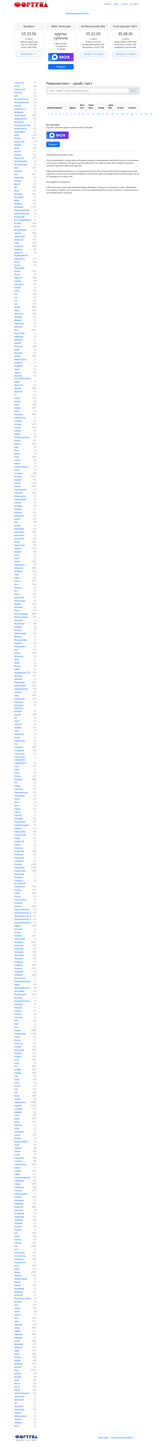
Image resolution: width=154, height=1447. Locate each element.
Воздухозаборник (22, 213)
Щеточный (19, 1399)
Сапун (16, 1115)
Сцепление (19, 1200)
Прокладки (19, 945)
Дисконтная (19, 333)
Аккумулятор (19, 109)
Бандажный (19, 141)
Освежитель (19, 740)
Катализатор (19, 417)
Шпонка (17, 1367)
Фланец (17, 1285)
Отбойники (19, 750)
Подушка (18, 864)
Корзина (18, 509)
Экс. (15, 1403)
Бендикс (17, 154)
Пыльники (18, 971)
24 (151, 114)
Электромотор (20, 1416)
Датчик (17, 307)
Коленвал (18, 473)
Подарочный (20, 834)
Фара (16, 1265)
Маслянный (19, 623)
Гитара (17, 274)
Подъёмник (19, 874)
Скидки (124, 4)
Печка (17, 805)
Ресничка (18, 1043)
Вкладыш (18, 203)
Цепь (16, 1321)
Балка (16, 135)
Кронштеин (19, 535)
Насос (16, 695)
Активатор (18, 112)
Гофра (17, 290)
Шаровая (18, 1334)
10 (83, 114)
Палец (17, 772)
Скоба (16, 1144)
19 (127, 114)
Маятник (18, 630)
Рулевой (17, 1073)
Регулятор (18, 1004)
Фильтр (17, 1272)
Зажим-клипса (20, 359)
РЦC (16, 1089)
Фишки (17, 1282)
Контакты (134, 4)
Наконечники (20, 685)
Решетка (18, 1053)
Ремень (17, 1030)
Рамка (17, 984)
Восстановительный (23, 220)
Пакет (16, 769)
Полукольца (19, 886)
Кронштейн (19, 538)
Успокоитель (20, 1262)
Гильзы (17, 271)
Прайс (116, 4)
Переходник (19, 795)
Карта (16, 411)
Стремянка (19, 1187)
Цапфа (17, 1311)
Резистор (18, 1017)
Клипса (17, 440)
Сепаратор (19, 1131)
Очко (16, 766)
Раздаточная (19, 978)
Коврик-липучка (21, 466)
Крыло (17, 541)
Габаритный (19, 236)
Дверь (17, 310)
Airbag (17, 86)
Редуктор (18, 1007)
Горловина (19, 284)
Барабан (18, 144)
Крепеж (17, 525)
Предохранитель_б (22, 912)
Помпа (17, 893)
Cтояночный (19, 89)
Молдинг (18, 643)
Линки (17, 581)
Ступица (17, 1190)
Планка (17, 808)
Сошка (17, 1154)
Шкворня (18, 1347)
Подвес (17, 838)
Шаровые (18, 1337)
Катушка (18, 421)
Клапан (17, 427)
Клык (16, 447)
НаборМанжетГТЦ (22, 672)
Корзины (18, 512)
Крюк (16, 555)
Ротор (17, 1063)
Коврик (17, 463)
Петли (17, 799)
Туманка (17, 1239)
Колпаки (18, 479)
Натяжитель (19, 698)
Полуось (18, 889)
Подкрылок (19, 851)
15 (107, 114)
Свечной (18, 1125)
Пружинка (18, 961)
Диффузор (18, 336)
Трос (16, 1233)
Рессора (17, 1046)
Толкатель (18, 1210)
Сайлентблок (20, 1102)
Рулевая (17, 1069)
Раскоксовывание (22, 988)
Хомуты (17, 1308)
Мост (16, 649)
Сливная (18, 1148)
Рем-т (16, 1023)
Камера (17, 401)
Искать (133, 90)
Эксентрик (18, 1406)
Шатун (17, 1340)
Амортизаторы (20, 118)
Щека (16, 1380)
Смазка (17, 1151)
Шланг (17, 1354)
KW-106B (18, 92)
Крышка (17, 548)
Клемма (17, 430)
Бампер (17, 138)
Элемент (18, 1419)
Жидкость (18, 346)
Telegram (61, 66)
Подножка (18, 854)
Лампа (17, 561)
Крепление (19, 528)
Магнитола (19, 597)
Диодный (18, 326)
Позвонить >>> (29, 53)
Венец (17, 190)
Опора (17, 737)
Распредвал (19, 991)
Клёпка (17, 434)
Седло (16, 1128)
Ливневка (18, 571)
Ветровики (19, 197)
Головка (17, 281)
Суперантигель (21, 1193)
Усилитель (18, 1259)
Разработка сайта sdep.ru (122, 1437)
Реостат (17, 1040)
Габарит (17, 233)
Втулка (17, 226)
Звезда (17, 381)
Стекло (17, 1174)
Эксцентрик (19, 1409)
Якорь (17, 1425)
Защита (17, 372)
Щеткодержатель (22, 1393)
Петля (16, 802)
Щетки (17, 1386)
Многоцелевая (20, 640)
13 (98, 114)
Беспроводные (20, 164)
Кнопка (17, 460)
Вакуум (17, 184)
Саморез (18, 1112)
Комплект (18, 492)
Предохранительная (23, 922)
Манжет (17, 604)
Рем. (16, 1027)
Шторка (17, 1373)
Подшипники (20, 870)
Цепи (16, 1318)
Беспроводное (20, 161)
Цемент (17, 1314)
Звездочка (18, 385)
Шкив (16, 1350)
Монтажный (19, 646)
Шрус (16, 1370)
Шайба (17, 1331)
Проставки (19, 955)
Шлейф (17, 1360)
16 (112, 114)
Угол (16, 1249)
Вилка (16, 200)
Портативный (20, 899)
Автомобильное (21, 99)
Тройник (18, 1229)
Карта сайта (103, 1437)
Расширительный (22, 1001)
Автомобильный (21, 102)
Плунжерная (19, 821)
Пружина (18, 958)
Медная (17, 636)
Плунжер (18, 815)
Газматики (18, 239)
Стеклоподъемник (22, 1177)
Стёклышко (19, 1180)
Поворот (18, 828)
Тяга (16, 1246)
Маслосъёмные (21, 613)
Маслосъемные (21, 617)
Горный (17, 287)
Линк (16, 574)
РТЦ (16, 1066)
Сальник (18, 1105)
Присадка (18, 929)
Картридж (18, 414)
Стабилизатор (20, 1164)
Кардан (17, 407)
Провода (18, 935)
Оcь (16, 717)
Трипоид (18, 1226)
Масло (17, 610)
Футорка (18, 1301)
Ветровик (18, 193)
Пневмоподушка (21, 825)
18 (122, 114)
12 (93, 114)
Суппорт (18, 1197)
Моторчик (18, 656)
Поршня (17, 906)
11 (88, 114)
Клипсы (17, 443)
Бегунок (17, 151)
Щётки (17, 1390)
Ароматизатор (20, 128)
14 (103, 114)
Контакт (17, 502)
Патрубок (18, 779)
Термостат (18, 1206)
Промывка (18, 948)
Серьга (17, 1135)
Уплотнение (19, 1252)
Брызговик (19, 177)
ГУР (15, 297)
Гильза (17, 262)
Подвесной (19, 841)
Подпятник (19, 857)
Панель (17, 776)
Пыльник (18, 968)
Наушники (18, 702)
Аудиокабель (20, 131)
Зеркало (17, 388)
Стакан (17, 1167)
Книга (16, 457)
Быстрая (18, 180)
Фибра (17, 1269)
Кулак (16, 558)
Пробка (17, 932)
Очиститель (19, 753)
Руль (16, 1076)
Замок (17, 369)
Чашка (17, 1327)
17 (117, 114)
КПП (16, 522)
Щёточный (19, 1396)
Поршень (18, 903)
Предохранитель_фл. (23, 919)
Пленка (17, 812)
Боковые (18, 171)
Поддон (17, 844)
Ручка (16, 1079)
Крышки (17, 551)
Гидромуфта (19, 258)
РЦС (16, 1092)
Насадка (17, 692)
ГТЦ (15, 294)
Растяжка (18, 997)
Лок (15, 591)
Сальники (18, 1108)
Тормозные (19, 1216)
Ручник (17, 1086)
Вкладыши (18, 207)
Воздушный (19, 216)
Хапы (16, 1305)
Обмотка (18, 724)
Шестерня (18, 1344)
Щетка (17, 1383)
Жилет (17, 349)
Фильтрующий (20, 1278)
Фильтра (18, 1275)
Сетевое (17, 1138)
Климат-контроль (22, 437)
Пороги (17, 896)
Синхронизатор (21, 1141)
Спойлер (18, 1161)
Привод (17, 925)
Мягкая (17, 666)
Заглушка (18, 352)
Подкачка (18, 848)
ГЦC (15, 300)
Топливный (19, 1213)
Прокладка (19, 942)
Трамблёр (18, 1220)
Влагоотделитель (21, 210)
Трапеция (18, 1223)
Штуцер (17, 1376)
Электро (17, 1412)
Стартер (17, 1171)
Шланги (17, 1357)
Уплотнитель (20, 1256)
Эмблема (18, 1422)
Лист (16, 584)
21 (137, 114)
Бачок (16, 148)
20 (132, 114)
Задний (17, 356)
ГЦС (15, 303)
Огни (16, 730)
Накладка (18, 675)
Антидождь (19, 122)
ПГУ (15, 782)
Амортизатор (20, 115)
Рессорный (19, 1050)
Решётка (18, 1056)
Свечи (17, 1122)
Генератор (18, 246)
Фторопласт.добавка (23, 1298)
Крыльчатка (19, 545)
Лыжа (16, 594)
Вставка (17, 223)
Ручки (16, 1082)
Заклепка (18, 362)
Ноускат (17, 714)
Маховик (18, 626)
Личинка (18, 587)
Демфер (17, 320)
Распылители (20, 994)
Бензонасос (19, 158)
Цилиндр (18, 1324)
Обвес (17, 721)
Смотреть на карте (93, 53)
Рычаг (17, 1095)
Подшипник (19, 867)
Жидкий (17, 343)
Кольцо (17, 486)
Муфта (17, 662)
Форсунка (18, 1291)
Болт (16, 174)
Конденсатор (20, 496)
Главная (107, 4)
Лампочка (18, 568)
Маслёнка (18, 607)
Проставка (18, 952)
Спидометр (19, 1157)
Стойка (17, 1184)
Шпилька (18, 1363)
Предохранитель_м (22, 916)
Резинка (17, 1010)
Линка (17, 577)
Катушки (18, 424)
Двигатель (18, 313)
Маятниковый (20, 633)
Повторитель (20, 831)
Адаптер (17, 105)
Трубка (17, 1236)
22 (141, 114)
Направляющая (21, 689)
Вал (15, 187)
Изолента (18, 391)
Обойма (17, 727)
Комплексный (20, 489)
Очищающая (20, 763)
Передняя (18, 789)
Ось (16, 744)
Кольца (17, 483)
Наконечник (19, 682)
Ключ (16, 450)
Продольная (19, 939)
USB (16, 95)
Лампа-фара (19, 564)
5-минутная (19, 82)
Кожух (17, 470)
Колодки (18, 476)
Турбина (17, 1242)
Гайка (16, 243)
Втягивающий (20, 229)
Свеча (16, 1118)
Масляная (18, 620)
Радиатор (18, 974)
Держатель (19, 323)
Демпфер (18, 317)
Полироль (18, 877)
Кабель (17, 398)
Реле (16, 1020)
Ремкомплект (20, 1033)
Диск (16, 330)
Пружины (18, 965)
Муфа (16, 659)
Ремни (17, 1037)
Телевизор (18, 1203)
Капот (16, 404)
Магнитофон (19, 600)
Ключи (17, 453)
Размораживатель (22, 981)
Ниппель (18, 711)
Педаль (17, 785)
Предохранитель (21, 909)
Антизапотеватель (22, 125)
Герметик (18, 249)
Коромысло (19, 515)
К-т (15, 394)
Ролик (16, 1059)
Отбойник (18, 747)
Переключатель (21, 792)
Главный (18, 277)
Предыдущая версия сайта (77, 13)
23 (146, 114)
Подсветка (18, 861)
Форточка (18, 1295)
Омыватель (19, 734)
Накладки (18, 679)
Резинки (17, 1014)
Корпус (17, 519)
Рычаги (17, 1099)
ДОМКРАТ (18, 339)
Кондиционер (20, 499)
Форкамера (19, 1288)
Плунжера (18, 818)
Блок (16, 167)
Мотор (17, 653)
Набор (17, 669)
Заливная (18, 366)
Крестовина (19, 532)
